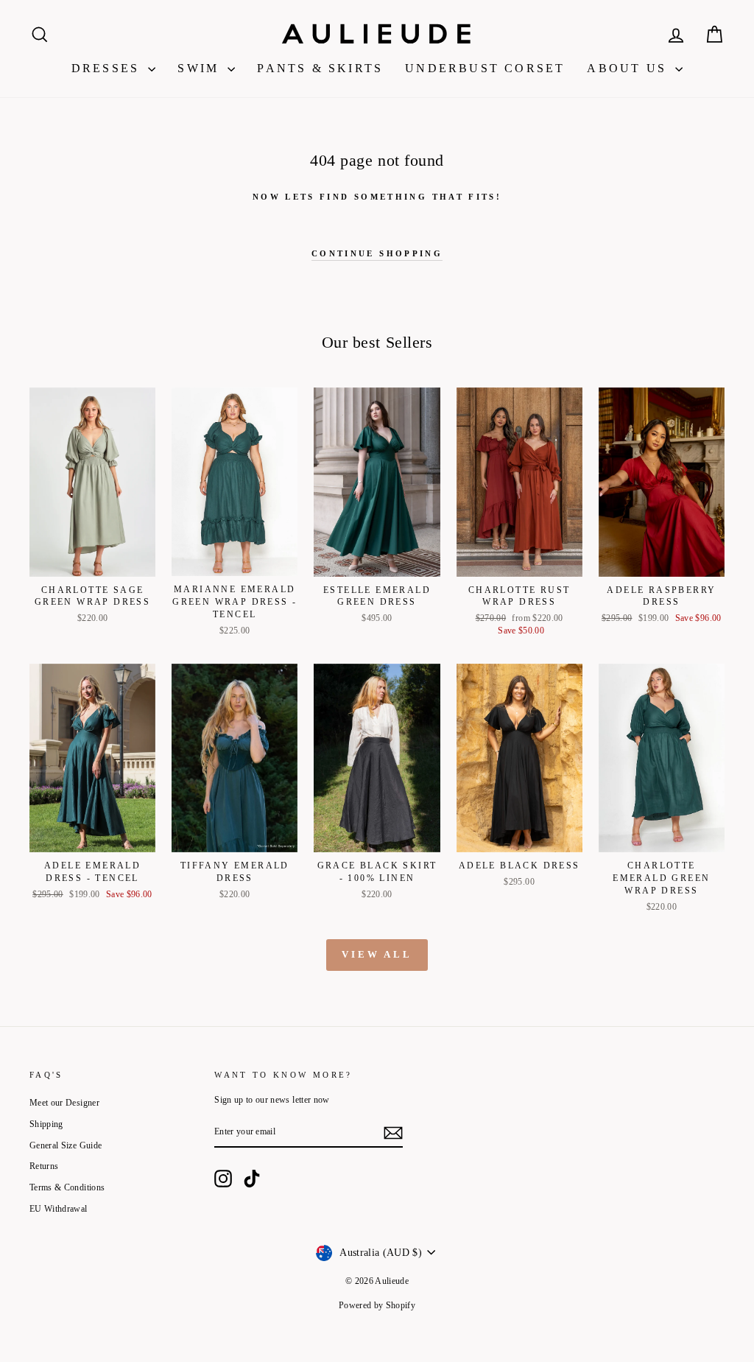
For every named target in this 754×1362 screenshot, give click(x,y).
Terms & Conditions (67, 1187)
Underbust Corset (485, 68)
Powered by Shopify (377, 1305)
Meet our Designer (64, 1103)
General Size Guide (65, 1145)
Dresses (108, 68)
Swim (200, 68)
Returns (43, 1166)
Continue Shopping (377, 253)
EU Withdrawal (58, 1209)
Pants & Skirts (320, 68)
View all (377, 954)
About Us (629, 68)
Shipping (46, 1124)
